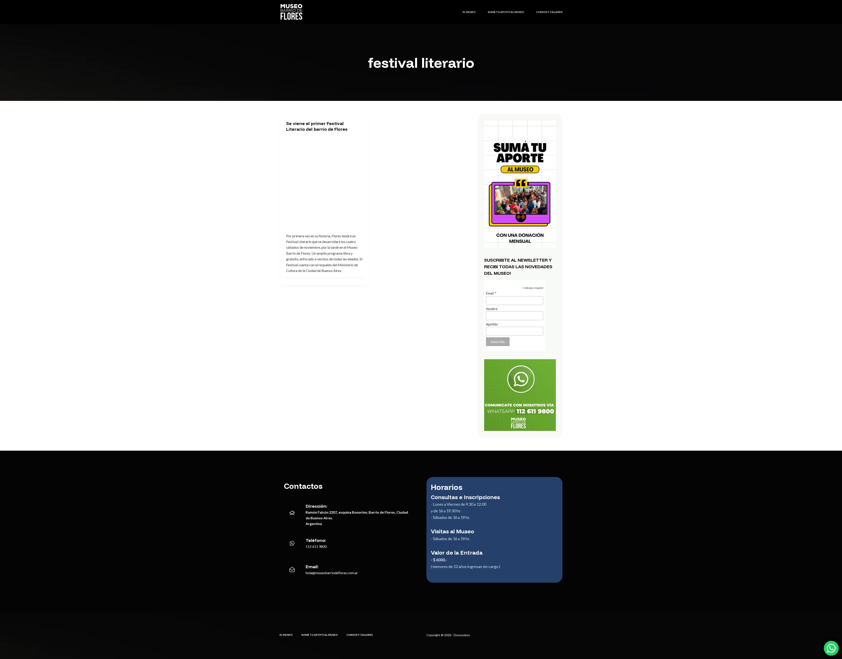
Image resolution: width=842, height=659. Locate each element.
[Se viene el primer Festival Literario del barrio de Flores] (325, 181)
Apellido (492, 324)
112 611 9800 (316, 546)
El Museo (469, 12)
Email (491, 293)
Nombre (492, 309)
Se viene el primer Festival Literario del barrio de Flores (317, 126)
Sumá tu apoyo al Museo (506, 12)
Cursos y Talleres (549, 12)
